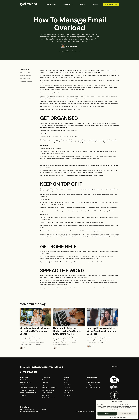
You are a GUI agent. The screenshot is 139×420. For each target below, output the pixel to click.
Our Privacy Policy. (121, 417)
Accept (107, 413)
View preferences (127, 413)
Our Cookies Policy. (112, 417)
